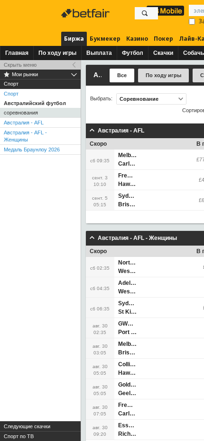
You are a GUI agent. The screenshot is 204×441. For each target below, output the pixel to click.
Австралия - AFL (24, 122)
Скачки (163, 53)
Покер (163, 39)
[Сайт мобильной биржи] (165, 11)
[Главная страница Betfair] (86, 13)
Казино (137, 39)
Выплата (99, 53)
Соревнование (139, 99)
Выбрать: (101, 98)
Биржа (74, 39)
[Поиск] (144, 13)
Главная (16, 53)
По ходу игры (57, 53)
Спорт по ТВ (19, 436)
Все (122, 75)
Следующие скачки (27, 426)
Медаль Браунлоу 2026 (32, 149)
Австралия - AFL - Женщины (25, 136)
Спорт (11, 94)
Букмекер (105, 39)
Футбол (132, 53)
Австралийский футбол (35, 103)
